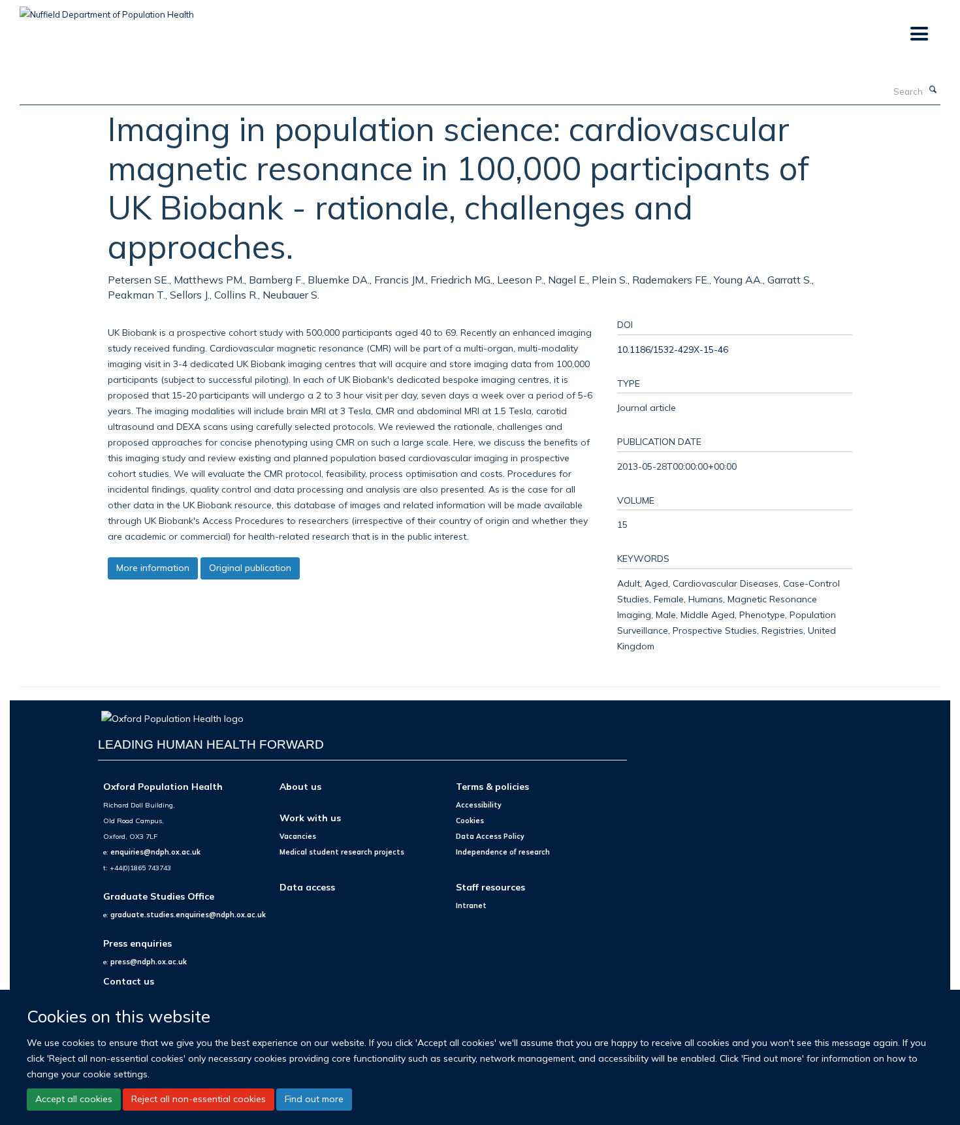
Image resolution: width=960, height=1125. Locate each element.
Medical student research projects (342, 851)
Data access (307, 886)
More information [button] (152, 568)
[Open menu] (918, 34)
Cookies (470, 820)
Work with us (310, 817)
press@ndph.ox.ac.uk (148, 961)
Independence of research (503, 851)
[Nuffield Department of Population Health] (107, 10)
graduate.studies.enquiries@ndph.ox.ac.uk (188, 914)
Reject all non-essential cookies (198, 1099)
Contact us (128, 980)
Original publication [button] (250, 568)
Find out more (314, 1099)
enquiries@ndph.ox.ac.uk (155, 851)
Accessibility (479, 804)
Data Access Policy (490, 836)
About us (300, 786)
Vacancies (298, 836)
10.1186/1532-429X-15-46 (672, 349)
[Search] (933, 90)
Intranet (471, 905)
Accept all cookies (73, 1099)
